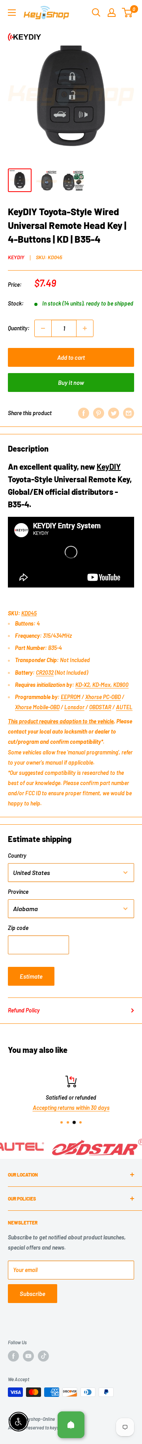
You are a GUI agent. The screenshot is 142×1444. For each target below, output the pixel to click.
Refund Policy (24, 1010)
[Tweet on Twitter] (113, 413)
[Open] (71, 1424)
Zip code (18, 927)
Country (17, 855)
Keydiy (16, 257)
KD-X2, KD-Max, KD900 (102, 684)
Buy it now (71, 382)
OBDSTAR (100, 707)
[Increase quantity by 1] (85, 328)
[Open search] (96, 12)
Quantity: (19, 328)
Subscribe (32, 1293)
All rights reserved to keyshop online (43, 1427)
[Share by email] (128, 413)
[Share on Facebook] (83, 413)
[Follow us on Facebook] (13, 1356)
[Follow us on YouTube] (28, 1356)
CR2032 (45, 672)
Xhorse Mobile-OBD (37, 707)
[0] (128, 12)
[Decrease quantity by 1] (43, 328)
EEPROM (70, 697)
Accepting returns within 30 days (71, 1108)
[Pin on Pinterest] (98, 413)
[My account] (112, 12)
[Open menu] (12, 12)
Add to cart (71, 357)
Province (18, 891)
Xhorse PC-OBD (103, 697)
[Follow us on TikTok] (43, 1356)
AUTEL (124, 707)
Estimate (31, 976)
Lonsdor (74, 707)
